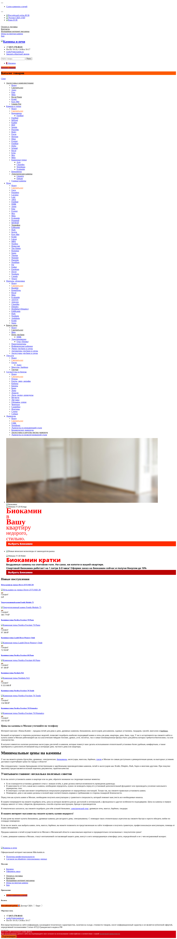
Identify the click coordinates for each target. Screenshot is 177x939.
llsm (2, 36)
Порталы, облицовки (15, 281)
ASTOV (15, 300)
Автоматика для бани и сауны (24, 351)
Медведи (15, 397)
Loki (13, 197)
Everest (14, 141)
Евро (38, 906)
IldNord (14, 120)
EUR (15, 20)
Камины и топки (13, 106)
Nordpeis (15, 274)
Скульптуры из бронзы (16, 372)
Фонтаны (15, 409)
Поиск (29, 59)
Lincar (14, 239)
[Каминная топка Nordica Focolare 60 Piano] (20, 660)
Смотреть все (17, 111)
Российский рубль (9, 906)
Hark (13, 230)
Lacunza (14, 195)
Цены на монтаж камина (12, 34)
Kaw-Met (15, 102)
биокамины (62, 759)
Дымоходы (11, 416)
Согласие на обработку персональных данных (26, 859)
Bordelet (14, 288)
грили (99, 759)
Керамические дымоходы (22, 430)
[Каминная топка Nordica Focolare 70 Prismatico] (22, 713)
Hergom (14, 136)
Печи (8, 183)
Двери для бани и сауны (22, 348)
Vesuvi (14, 279)
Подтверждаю (9, 936)
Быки (13, 388)
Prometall (15, 220)
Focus (13, 134)
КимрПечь (16, 290)
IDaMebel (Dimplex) (20, 309)
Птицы (14, 379)
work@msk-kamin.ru (15, 52)
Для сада (10, 355)
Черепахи (15, 404)
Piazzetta (15, 130)
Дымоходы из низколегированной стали (29, 435)
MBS (13, 241)
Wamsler (15, 258)
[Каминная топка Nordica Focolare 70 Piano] (20, 625)
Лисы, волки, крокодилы (22, 395)
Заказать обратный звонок (17, 54)
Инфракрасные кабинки (22, 346)
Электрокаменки (18, 339)
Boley (13, 132)
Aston (13, 206)
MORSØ (15, 223)
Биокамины (16, 113)
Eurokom (15, 269)
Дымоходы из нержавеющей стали (26, 428)
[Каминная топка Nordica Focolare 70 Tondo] (21, 696)
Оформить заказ (13, 871)
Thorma (14, 255)
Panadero (15, 192)
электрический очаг (79, 808)
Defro (13, 146)
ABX (13, 199)
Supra (13, 253)
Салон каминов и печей (16, 6)
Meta (13, 95)
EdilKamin (15, 311)
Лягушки (15, 400)
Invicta (14, 232)
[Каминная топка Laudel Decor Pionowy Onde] (21, 643)
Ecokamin (21, 169)
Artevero (15, 302)
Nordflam (15, 262)
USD (22, 18)
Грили (14, 362)
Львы (13, 390)
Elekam (20, 178)
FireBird (20, 116)
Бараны (14, 386)
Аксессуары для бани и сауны (24, 353)
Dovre (14, 272)
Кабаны (14, 383)
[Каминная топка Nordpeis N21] (15, 678)
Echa (13, 153)
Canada (14, 276)
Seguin (14, 127)
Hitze (13, 139)
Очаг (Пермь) (23, 341)
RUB (26, 15)
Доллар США (26, 906)
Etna (13, 92)
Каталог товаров (8, 68)
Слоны (14, 411)
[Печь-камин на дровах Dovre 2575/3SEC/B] (21, 590)
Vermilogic (15, 425)
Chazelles (20, 164)
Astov (13, 90)
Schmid (14, 148)
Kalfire (14, 123)
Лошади (15, 393)
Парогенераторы (18, 344)
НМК (13, 204)
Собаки (14, 414)
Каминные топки (19, 160)
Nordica (14, 244)
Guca (13, 190)
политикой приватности (110, 934)
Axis (18, 162)
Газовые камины (18, 181)
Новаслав (15, 246)
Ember (14, 267)
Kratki (14, 99)
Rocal (13, 150)
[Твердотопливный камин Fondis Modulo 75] (21, 607)
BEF (13, 125)
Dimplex (15, 307)
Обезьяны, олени (18, 402)
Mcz (13, 155)
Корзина (10, 869)
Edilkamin (15, 227)
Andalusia (15, 318)
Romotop (15, 251)
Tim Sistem (16, 248)
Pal (12, 265)
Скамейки (15, 407)
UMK (13, 423)
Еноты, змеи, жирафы (21, 381)
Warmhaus (21, 167)
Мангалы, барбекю (19, 367)
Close (3, 79)
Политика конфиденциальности (20, 857)
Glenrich (20, 176)
